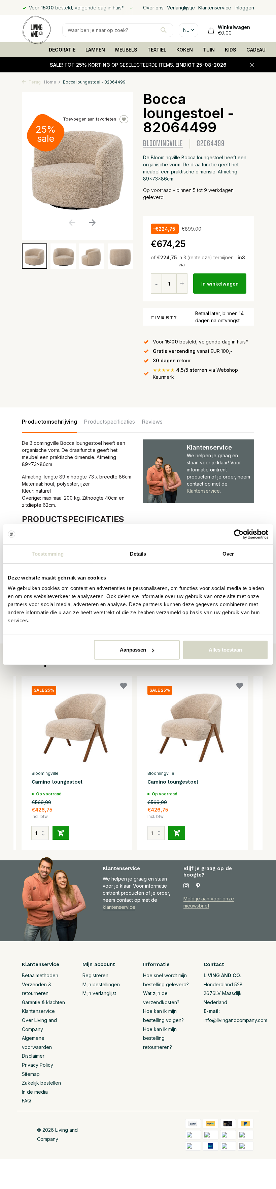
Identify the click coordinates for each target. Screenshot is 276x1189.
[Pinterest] (198, 886)
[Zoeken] (163, 30)
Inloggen (244, 7)
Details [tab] (138, 553)
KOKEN (184, 50)
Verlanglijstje (181, 7)
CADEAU (256, 50)
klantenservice (119, 907)
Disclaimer (33, 1056)
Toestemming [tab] (48, 553)
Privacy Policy (37, 1065)
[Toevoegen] (61, 833)
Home (50, 82)
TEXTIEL (156, 50)
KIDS (230, 50)
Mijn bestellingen (101, 984)
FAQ (26, 1100)
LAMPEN (95, 50)
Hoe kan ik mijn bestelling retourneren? (160, 1038)
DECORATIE (62, 50)
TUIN (209, 50)
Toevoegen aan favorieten (89, 119)
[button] (92, 222)
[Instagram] (186, 886)
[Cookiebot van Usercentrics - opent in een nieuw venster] (238, 534)
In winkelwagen (220, 284)
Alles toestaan (225, 650)
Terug (34, 82)
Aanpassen (133, 650)
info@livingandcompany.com (235, 1020)
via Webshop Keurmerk (195, 373)
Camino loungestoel (57, 782)
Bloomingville (163, 143)
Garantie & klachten (43, 1002)
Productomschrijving (49, 421)
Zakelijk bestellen (41, 1083)
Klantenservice (214, 7)
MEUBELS (126, 50)
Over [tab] (228, 553)
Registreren (95, 975)
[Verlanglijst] (123, 687)
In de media (35, 1092)
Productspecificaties (109, 421)
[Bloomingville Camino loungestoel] (77, 726)
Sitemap (31, 1074)
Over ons (153, 7)
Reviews (152, 421)
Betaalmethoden (40, 975)
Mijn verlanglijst (99, 993)
